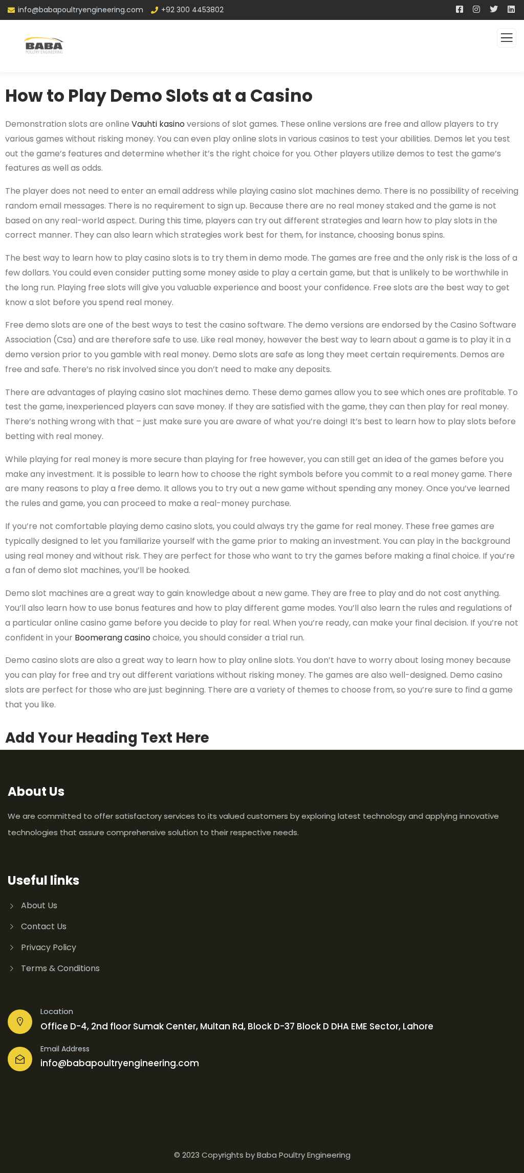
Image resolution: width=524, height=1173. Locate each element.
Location (56, 1011)
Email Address (65, 1049)
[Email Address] (20, 1059)
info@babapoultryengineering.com (80, 10)
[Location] (20, 1021)
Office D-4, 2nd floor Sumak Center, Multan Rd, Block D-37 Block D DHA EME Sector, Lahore (236, 1026)
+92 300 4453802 (192, 10)
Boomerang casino (112, 637)
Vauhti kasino (158, 124)
